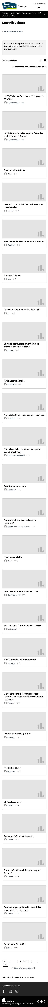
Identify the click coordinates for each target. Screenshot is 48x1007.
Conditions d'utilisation (11, 985)
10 (20, 961)
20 (33, 968)
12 (27, 961)
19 (38, 961)
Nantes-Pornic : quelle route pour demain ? (21, 13)
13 (31, 961)
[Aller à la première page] (18, 6)
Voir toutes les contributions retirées (18, 978)
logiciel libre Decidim (25, 1004)
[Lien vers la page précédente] (4, 961)
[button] (41, 60)
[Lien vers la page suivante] (5, 965)
